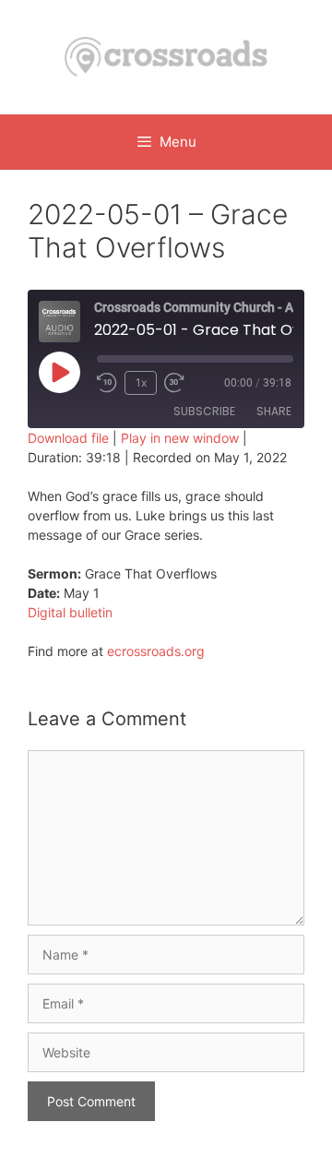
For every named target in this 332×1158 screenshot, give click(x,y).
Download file (68, 438)
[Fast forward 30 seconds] (182, 383)
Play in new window (180, 438)
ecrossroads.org (156, 651)
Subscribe (204, 411)
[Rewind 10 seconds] (107, 383)
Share (273, 411)
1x (141, 382)
